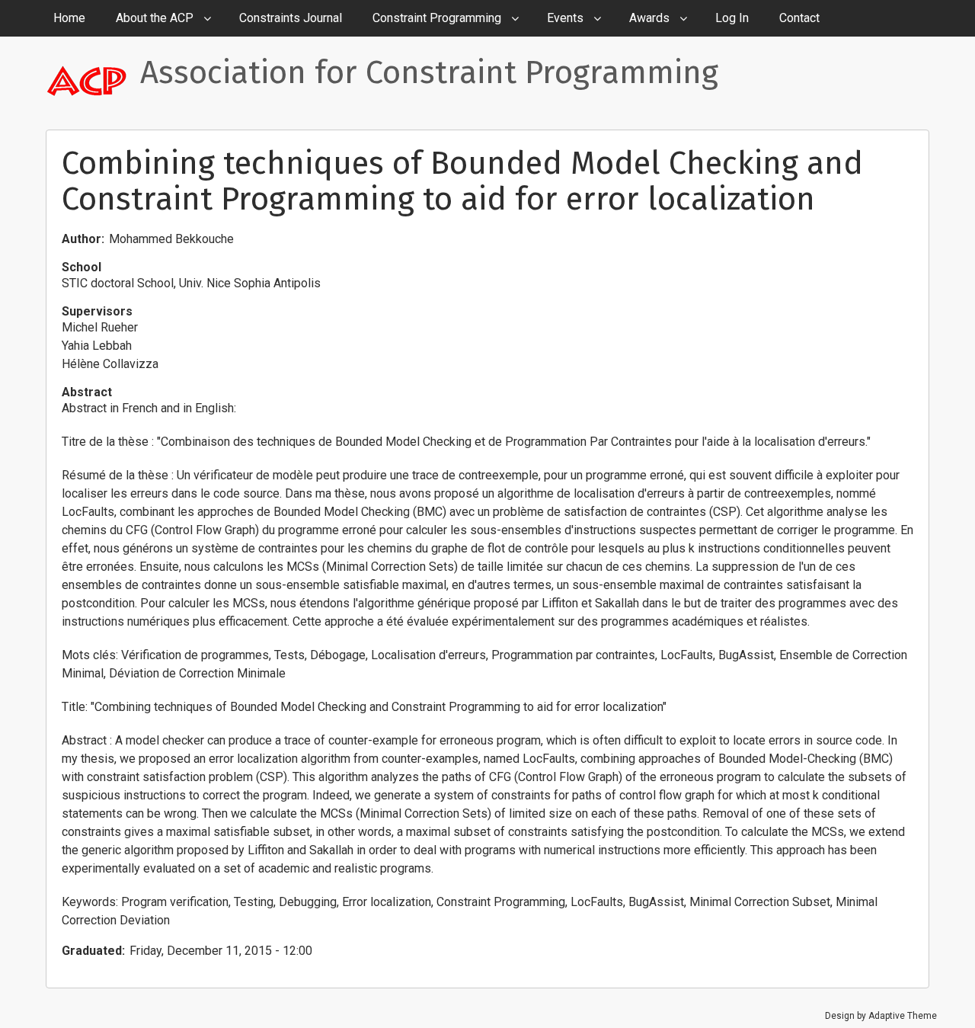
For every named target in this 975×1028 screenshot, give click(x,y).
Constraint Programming (436, 18)
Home (69, 18)
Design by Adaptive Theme (881, 1015)
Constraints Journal (290, 18)
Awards (649, 18)
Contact (799, 18)
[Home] (93, 80)
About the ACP (154, 18)
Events (565, 18)
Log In (732, 18)
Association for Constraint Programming (429, 72)
